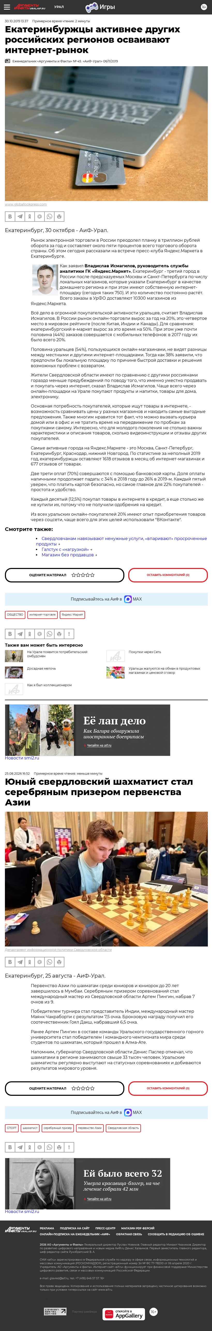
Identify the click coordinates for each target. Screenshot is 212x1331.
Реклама (47, 1228)
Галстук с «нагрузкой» (65, 549)
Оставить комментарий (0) (168, 575)
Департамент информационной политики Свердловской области (58, 950)
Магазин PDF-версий (137, 1228)
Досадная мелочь (41, 668)
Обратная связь (129, 1234)
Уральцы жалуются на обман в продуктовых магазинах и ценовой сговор (164, 671)
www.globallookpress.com (26, 204)
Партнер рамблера (84, 1311)
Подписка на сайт (74, 1228)
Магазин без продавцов (68, 554)
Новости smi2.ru (22, 758)
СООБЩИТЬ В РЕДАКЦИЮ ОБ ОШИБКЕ (176, 1234)
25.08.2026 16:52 (17, 773)
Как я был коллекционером (49, 685)
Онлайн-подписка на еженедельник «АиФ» (75, 1234)
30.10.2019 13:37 (16, 21)
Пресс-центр (105, 1228)
